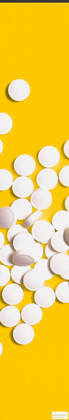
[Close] (67, 412)
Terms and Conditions (14, 1)
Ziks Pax (2, 1)
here (62, 417)
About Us (9, 1)
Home (6, 1)
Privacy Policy (21, 1)
